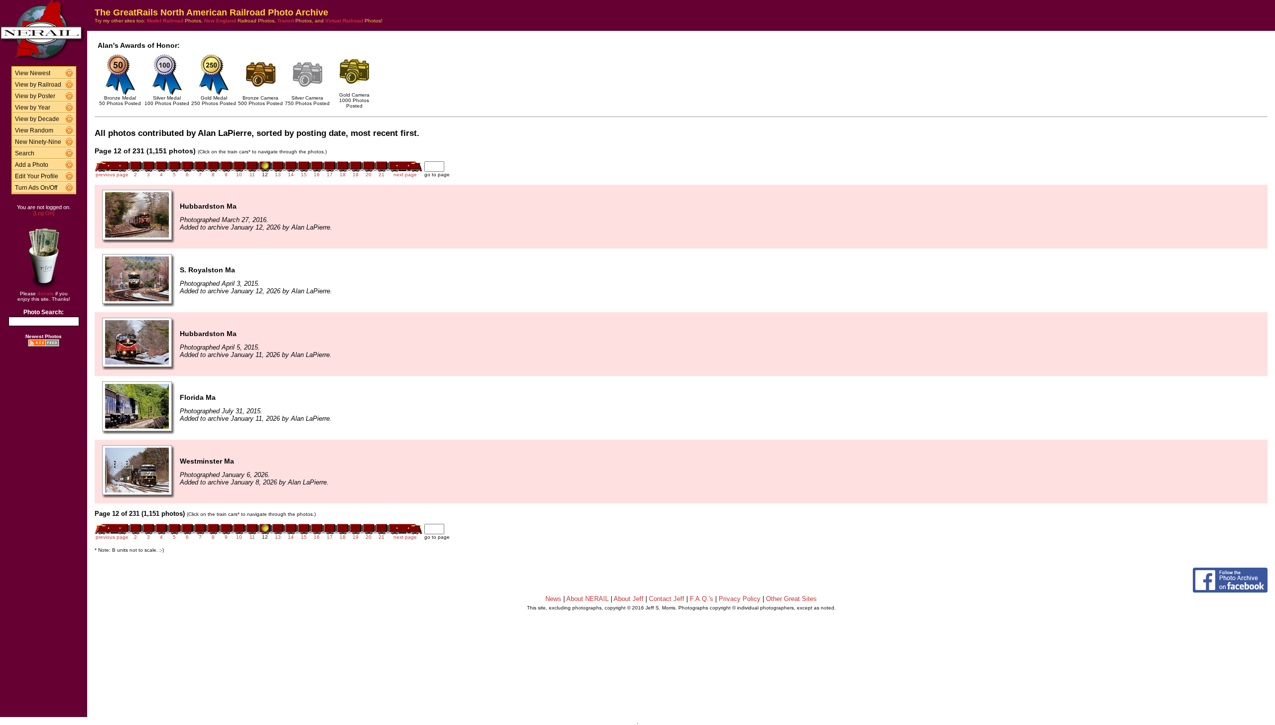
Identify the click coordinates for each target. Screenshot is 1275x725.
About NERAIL (587, 599)
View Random (34, 130)
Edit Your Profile (36, 176)
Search (24, 153)
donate (45, 293)
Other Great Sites (791, 599)
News (553, 599)
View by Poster (35, 96)
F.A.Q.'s (701, 599)
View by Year (32, 108)
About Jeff (628, 599)
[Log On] (43, 213)
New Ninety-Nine (38, 142)
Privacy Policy (740, 599)
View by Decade (37, 119)
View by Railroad (38, 85)
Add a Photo (31, 165)
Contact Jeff (666, 599)
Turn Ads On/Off (36, 188)
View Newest (32, 73)
